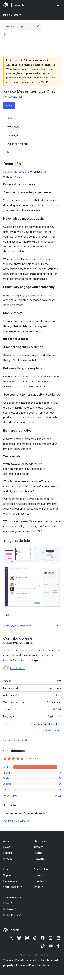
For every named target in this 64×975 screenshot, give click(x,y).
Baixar (9, 105)
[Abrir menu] (58, 5)
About (7, 841)
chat (33, 724)
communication (45, 724)
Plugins (38, 852)
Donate (40, 881)
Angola (15, 930)
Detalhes (12, 118)
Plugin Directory (12, 14)
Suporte (11, 152)
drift (57, 724)
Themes (38, 847)
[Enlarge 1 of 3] (26, 550)
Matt (7, 903)
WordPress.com (14, 897)
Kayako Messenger (15, 171)
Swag (39, 886)
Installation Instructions (17, 626)
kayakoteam (15, 96)
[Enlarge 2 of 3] (56, 550)
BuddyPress (12, 915)
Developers (10, 881)
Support (8, 875)
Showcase (40, 841)
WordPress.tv (13, 886)
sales (56, 730)
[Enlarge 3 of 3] (56, 570)
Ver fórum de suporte (16, 820)
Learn (6, 869)
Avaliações (13, 127)
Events (38, 875)
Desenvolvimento (17, 143)
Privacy (7, 858)
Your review (10, 796)
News (6, 847)
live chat (47, 730)
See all (57, 796)
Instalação (13, 135)
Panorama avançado (16, 740)
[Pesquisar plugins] (38, 26)
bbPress (10, 909)
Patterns (39, 858)
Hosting (8, 852)
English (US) (54, 716)
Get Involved (41, 869)
